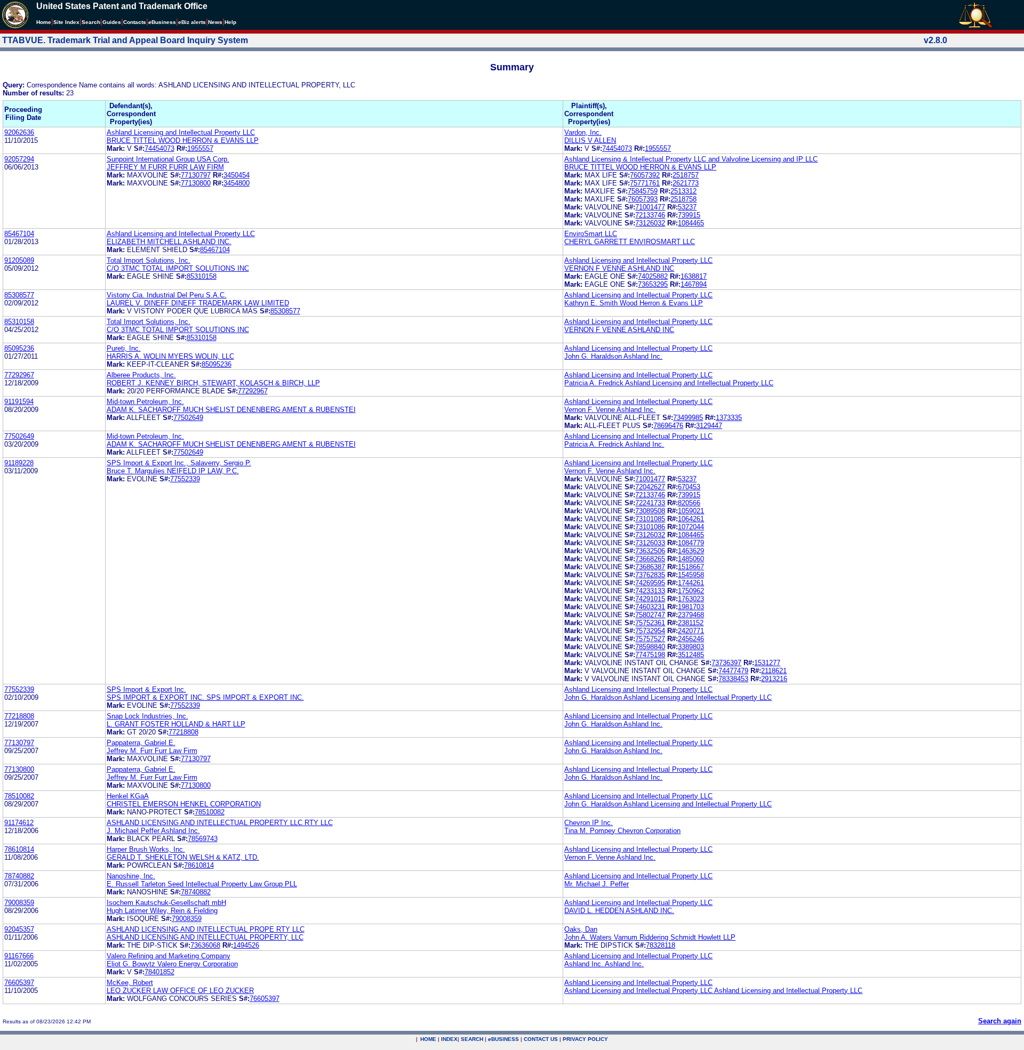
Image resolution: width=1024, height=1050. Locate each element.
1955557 (200, 148)
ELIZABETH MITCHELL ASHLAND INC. (169, 242)
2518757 (686, 175)
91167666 (19, 956)
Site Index (66, 22)
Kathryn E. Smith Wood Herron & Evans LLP (633, 303)
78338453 (733, 679)
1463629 (691, 551)
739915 (689, 215)
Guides (111, 22)
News (215, 22)
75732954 (650, 631)
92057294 (19, 159)
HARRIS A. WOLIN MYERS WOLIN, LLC (170, 356)
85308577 (19, 295)
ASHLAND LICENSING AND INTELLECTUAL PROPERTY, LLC (205, 937)
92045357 (19, 929)
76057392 (645, 175)
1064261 (691, 519)
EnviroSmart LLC (590, 234)
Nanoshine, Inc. (131, 876)
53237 (687, 207)
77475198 (650, 655)
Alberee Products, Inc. (141, 375)
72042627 (650, 487)
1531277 (767, 663)
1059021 (691, 511)
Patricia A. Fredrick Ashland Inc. (614, 444)
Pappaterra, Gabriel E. (141, 743)
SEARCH (472, 1039)
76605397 (19, 983)
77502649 (188, 418)
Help (230, 22)
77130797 (196, 175)
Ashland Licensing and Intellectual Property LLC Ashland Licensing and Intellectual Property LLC (713, 991)
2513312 (683, 191)
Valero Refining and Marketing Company (168, 956)
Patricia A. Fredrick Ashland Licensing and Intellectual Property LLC (668, 383)
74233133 (650, 591)
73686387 (650, 567)
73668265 (650, 559)
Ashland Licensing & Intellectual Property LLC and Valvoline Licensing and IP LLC (691, 159)
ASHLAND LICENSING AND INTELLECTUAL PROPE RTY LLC (206, 929)
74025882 (653, 276)
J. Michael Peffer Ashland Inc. (153, 831)
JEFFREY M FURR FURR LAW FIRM (165, 167)
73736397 (726, 663)
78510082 (19, 796)
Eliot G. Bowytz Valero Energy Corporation (172, 964)
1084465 (691, 223)
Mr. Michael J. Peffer (596, 884)
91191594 (19, 402)
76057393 (643, 199)
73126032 (650, 223)
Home (43, 22)
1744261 (691, 583)
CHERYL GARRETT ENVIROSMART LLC (629, 242)
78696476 (668, 426)
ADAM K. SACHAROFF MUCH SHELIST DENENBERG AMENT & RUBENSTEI (231, 410)
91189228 (19, 463)
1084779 (691, 543)
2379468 (691, 615)
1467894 (694, 284)
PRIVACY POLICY (585, 1039)
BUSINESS (503, 1039)
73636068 (205, 945)
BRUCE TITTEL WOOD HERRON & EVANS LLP (183, 140)
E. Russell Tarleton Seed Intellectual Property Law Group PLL (202, 884)
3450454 (236, 175)
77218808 (19, 716)
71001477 (650, 207)
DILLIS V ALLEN (590, 140)
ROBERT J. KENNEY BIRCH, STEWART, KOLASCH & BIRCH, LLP (213, 383)
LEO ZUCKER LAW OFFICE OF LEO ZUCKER (180, 991)
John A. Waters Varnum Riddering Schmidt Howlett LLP (649, 937)
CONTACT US (541, 1039)
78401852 (159, 972)
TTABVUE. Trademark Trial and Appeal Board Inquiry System (125, 40)
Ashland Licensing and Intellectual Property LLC (181, 132)
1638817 (694, 276)
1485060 (691, 559)
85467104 (19, 234)
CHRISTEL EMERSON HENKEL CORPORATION (184, 804)
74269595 (650, 583)
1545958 (691, 575)
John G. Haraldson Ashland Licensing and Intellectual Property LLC (668, 697)
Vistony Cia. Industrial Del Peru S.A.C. (167, 295)
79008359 (19, 903)
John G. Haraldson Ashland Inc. (613, 356)
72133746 (650, 215)
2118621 (774, 671)
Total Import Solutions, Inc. (148, 260)
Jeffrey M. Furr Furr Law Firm (152, 751)
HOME (428, 1039)
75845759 (643, 191)
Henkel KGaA (128, 796)
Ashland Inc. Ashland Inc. (604, 964)
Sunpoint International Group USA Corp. (168, 159)
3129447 (709, 426)
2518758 (683, 199)
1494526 (246, 945)
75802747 (650, 615)
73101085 (650, 519)
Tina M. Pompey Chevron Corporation (622, 831)
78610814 (19, 849)
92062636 (19, 132)
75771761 (645, 183)
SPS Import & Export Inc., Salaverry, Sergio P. (179, 463)
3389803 (691, 647)
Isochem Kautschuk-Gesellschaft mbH (166, 903)
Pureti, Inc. (124, 348)
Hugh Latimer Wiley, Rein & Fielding (162, 911)
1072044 (691, 527)
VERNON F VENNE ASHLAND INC (619, 268)
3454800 (236, 183)
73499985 (688, 418)
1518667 (691, 567)
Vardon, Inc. (583, 132)
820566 (689, 503)
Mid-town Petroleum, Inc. (145, 402)
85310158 (202, 276)
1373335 (729, 418)
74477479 (733, 671)
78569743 (203, 839)
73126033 (650, 543)
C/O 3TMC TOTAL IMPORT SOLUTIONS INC (178, 268)
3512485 (691, 655)
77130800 (196, 183)
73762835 (650, 575)
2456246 (691, 639)
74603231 (650, 607)
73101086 (650, 527)
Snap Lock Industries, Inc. (147, 716)
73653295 (653, 284)
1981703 (691, 607)
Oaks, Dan (580, 929)
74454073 (159, 148)
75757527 (650, 639)
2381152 (690, 623)
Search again (999, 1021)
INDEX (449, 1039)
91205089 (19, 260)
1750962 (691, 591)
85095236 (19, 348)
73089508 (650, 511)
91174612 (19, 823)
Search (91, 22)
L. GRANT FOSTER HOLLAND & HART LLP (176, 724)
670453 (689, 487)
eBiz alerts (192, 22)
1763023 (691, 599)
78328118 (660, 945)
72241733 (650, 503)
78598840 (650, 647)
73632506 (650, 551)
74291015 (650, 599)
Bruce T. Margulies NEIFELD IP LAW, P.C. (173, 471)
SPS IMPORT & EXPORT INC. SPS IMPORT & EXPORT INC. (205, 697)
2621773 (686, 183)
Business (162, 22)
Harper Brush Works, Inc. (146, 849)
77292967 (19, 375)
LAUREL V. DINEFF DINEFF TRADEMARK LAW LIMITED (198, 303)
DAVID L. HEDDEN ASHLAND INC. (619, 911)
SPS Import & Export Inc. (146, 689)
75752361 (650, 623)
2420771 (691, 631)
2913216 (774, 679)
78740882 (19, 876)
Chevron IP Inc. (588, 823)
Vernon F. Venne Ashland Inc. (609, 410)
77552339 (185, 479)
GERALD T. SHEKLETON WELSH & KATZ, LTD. (183, 857)
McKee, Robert (130, 983)
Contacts (134, 22)
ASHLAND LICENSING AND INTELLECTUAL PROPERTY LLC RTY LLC (220, 823)
